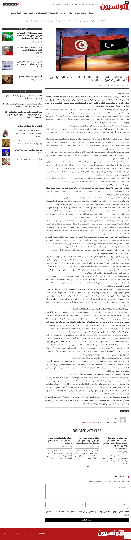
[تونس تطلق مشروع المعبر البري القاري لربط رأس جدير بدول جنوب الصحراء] (7, 66)
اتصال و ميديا (16, 13)
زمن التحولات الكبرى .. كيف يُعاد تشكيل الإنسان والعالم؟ (115, 439)
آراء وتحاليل (54, 13)
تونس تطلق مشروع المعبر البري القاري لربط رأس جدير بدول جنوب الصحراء (29, 64)
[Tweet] (124, 411)
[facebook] (15, 4)
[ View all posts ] (87, 422)
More (52, 458)
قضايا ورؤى (95, 21)
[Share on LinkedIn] (121, 411)
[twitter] (12, 4)
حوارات (63, 13)
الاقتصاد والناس (41, 13)
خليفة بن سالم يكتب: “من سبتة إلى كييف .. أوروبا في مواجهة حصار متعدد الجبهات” (60, 440)
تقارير (70, 13)
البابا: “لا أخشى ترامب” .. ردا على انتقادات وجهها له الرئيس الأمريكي (78, 4)
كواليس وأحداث (80, 13)
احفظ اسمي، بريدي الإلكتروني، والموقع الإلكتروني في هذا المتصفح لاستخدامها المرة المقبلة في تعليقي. (87, 513)
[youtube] (9, 4)
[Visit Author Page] (123, 423)
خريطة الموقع (42, 533)
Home (104, 21)
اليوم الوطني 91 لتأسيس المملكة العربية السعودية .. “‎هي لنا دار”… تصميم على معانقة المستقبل (28, 133)
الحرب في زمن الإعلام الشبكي (30, 76)
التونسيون (112, 85)
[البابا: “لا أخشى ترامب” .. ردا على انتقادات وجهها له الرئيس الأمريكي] (7, 51)
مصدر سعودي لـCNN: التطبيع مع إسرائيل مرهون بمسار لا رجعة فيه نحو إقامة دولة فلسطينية (28, 35)
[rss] (6, 4)
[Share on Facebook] (127, 411)
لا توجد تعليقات (102, 85)
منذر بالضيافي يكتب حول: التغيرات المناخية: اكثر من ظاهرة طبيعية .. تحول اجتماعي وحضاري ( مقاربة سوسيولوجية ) (87, 443)
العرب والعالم (28, 13)
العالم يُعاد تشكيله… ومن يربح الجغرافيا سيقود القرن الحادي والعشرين (23, 97)
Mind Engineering (10, 533)
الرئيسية (92, 13)
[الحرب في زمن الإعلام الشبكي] (7, 80)
